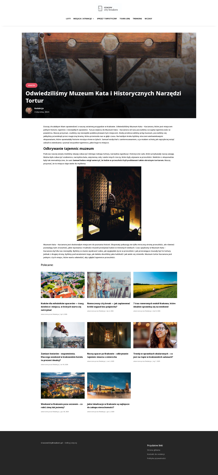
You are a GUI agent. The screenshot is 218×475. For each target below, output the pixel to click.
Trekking (137, 18)
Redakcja (56, 314)
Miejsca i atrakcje (82, 18)
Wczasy (148, 18)
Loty (68, 18)
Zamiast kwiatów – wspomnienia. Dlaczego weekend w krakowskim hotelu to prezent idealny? (62, 357)
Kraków (31, 85)
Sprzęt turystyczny (107, 18)
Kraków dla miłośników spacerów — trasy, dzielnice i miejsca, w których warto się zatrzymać (62, 306)
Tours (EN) (125, 18)
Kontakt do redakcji (156, 454)
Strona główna (153, 450)
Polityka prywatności (156, 458)
